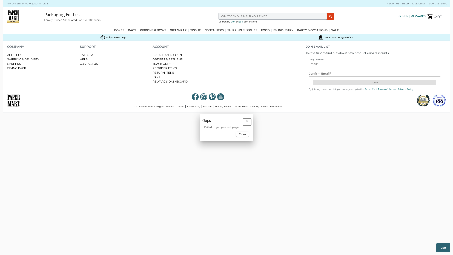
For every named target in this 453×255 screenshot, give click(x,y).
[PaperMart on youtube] (220, 96)
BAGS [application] (132, 30)
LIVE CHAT (87, 55)
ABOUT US (14, 55)
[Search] (330, 16)
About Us (393, 3)
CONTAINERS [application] (214, 30)
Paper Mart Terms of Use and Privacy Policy (389, 89)
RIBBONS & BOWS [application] (153, 30)
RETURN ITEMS (163, 72)
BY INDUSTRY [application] (283, 30)
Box (233, 21)
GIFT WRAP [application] (178, 30)
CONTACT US (89, 64)
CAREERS (14, 64)
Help (405, 3)
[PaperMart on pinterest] (212, 96)
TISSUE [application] (195, 30)
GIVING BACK (16, 68)
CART (156, 77)
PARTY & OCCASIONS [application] (312, 30)
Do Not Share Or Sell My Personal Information (258, 106)
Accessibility (193, 106)
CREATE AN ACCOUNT (168, 55)
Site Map (207, 106)
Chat (443, 247)
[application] (434, 16)
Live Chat (419, 3)
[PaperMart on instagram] (203, 96)
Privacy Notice (223, 106)
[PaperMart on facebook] (195, 96)
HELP (84, 59)
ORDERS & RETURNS (168, 59)
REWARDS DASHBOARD (170, 81)
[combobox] (273, 16)
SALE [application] (335, 30)
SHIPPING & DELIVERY (23, 59)
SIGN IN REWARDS (412, 16)
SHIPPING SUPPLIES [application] (242, 30)
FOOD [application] (265, 30)
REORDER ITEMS (165, 68)
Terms (180, 106)
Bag (240, 21)
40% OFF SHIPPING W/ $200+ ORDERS (27, 3)
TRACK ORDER (163, 64)
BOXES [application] (119, 30)
